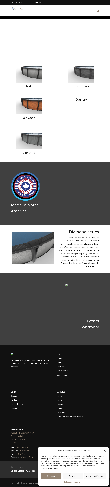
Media (60, 404)
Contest (14, 408)
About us (61, 392)
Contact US (16, 2)
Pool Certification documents (70, 416)
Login (13, 392)
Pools (59, 354)
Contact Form (27, 457)
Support (60, 400)
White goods (62, 370)
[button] (104, 450)
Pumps (60, 358)
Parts (59, 408)
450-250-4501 (22, 454)
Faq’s (59, 396)
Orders (14, 396)
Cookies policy (17, 467)
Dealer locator (17, 404)
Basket (14, 400)
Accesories (62, 375)
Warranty (61, 412)
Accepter (51, 476)
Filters (60, 362)
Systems (61, 366)
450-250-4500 (22, 447)
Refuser (72, 476)
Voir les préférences (95, 476)
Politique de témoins (72, 482)
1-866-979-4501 (27, 450)
